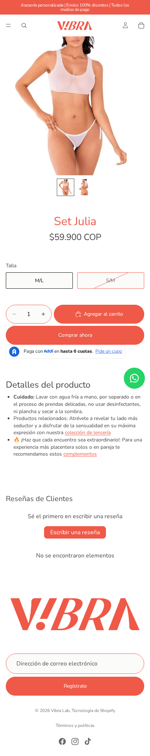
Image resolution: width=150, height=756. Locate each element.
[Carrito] (141, 25)
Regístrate (75, 686)
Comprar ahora (75, 335)
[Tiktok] (87, 741)
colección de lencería (88, 432)
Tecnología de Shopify (93, 710)
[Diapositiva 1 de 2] (66, 187)
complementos (80, 454)
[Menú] (8, 25)
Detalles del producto (48, 385)
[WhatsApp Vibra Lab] (134, 378)
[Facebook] (62, 741)
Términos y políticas (75, 725)
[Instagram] (75, 741)
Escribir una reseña (75, 532)
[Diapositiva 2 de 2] (84, 187)
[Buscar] (24, 25)
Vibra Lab (60, 710)
